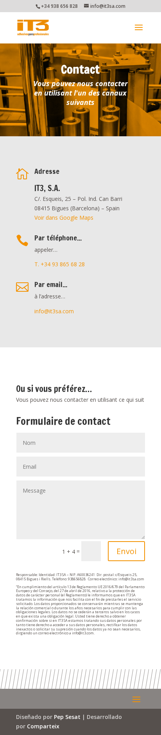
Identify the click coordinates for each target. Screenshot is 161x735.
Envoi (126, 551)
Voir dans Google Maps (63, 217)
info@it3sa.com (54, 311)
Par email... (50, 284)
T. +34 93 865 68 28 (59, 264)
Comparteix (43, 726)
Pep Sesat (67, 717)
